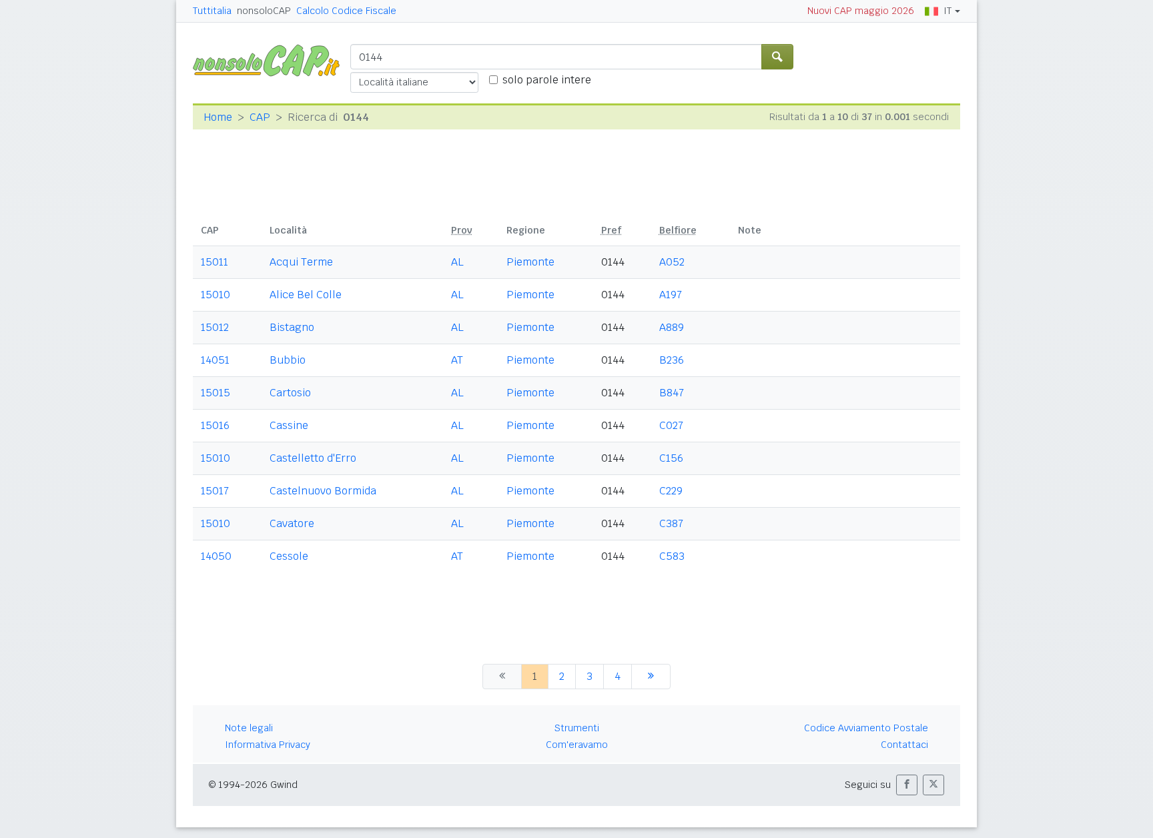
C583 (672, 556)
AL (457, 262)
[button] (906, 785)
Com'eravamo (577, 745)
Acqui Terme (301, 262)
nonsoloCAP (264, 11)
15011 (214, 262)
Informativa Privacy (267, 745)
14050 (216, 556)
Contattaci (904, 745)
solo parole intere (546, 80)
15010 (215, 295)
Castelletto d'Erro (313, 458)
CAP (260, 117)
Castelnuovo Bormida (323, 491)
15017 (215, 491)
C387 (671, 523)
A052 (672, 262)
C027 (671, 425)
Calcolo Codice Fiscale (346, 11)
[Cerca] (777, 56)
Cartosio (290, 393)
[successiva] (651, 676)
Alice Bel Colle (306, 295)
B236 (671, 360)
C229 (671, 491)
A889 (671, 327)
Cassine (289, 425)
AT (457, 360)
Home (218, 117)
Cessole (289, 556)
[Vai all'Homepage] (271, 60)
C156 (671, 458)
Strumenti (576, 728)
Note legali (249, 728)
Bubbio (288, 360)
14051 (215, 360)
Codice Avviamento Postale (866, 728)
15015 (215, 393)
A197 (670, 295)
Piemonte (530, 262)
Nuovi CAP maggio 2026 (860, 11)
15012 (215, 327)
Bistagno (292, 327)
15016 (215, 425)
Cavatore (292, 523)
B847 (671, 393)
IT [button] (947, 11)
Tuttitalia (212, 11)
